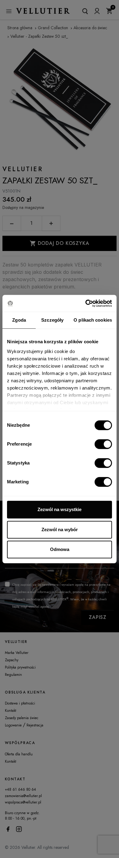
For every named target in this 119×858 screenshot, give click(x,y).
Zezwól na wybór (59, 529)
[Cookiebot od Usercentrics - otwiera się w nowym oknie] (85, 303)
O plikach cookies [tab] (93, 320)
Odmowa (59, 549)
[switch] (103, 444)
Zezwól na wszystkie (59, 509)
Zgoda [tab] (19, 320)
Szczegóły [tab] (52, 320)
